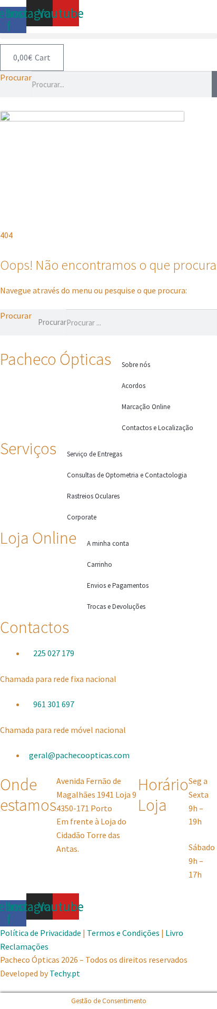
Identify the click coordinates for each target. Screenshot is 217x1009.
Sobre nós (136, 364)
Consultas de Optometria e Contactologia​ (127, 475)
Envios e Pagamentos (118, 585)
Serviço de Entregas (94, 454)
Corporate (81, 517)
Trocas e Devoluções (116, 606)
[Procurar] (214, 84)
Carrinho (99, 564)
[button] (108, 36)
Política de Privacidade (41, 933)
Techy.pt (65, 973)
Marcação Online (146, 406)
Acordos (133, 385)
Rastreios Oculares (93, 496)
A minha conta (108, 543)
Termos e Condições (123, 933)
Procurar (16, 77)
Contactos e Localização (157, 427)
